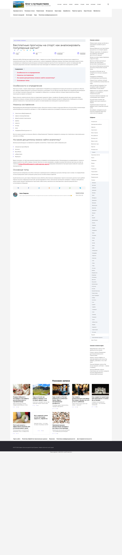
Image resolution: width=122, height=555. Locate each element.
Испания (93, 4)
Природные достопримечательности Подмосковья (97, 354)
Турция (82, 4)
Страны (93, 180)
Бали (93, 195)
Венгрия (94, 202)
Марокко (94, 255)
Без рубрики (94, 135)
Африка (76, 4)
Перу (93, 265)
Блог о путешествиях (37, 4)
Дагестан (94, 279)
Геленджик (94, 277)
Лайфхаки (93, 160)
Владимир (94, 275)
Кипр (93, 240)
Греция (93, 212)
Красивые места (18, 11)
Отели (92, 166)
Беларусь (94, 197)
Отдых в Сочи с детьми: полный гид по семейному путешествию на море (99, 82)
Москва (93, 288)
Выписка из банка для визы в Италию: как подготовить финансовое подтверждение (98, 62)
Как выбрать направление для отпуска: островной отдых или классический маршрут (98, 111)
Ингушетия (94, 281)
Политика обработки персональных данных (34, 439)
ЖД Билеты (96, 11)
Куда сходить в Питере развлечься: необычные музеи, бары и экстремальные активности (59, 400)
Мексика (94, 258)
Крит (93, 215)
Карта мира (58, 11)
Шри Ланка (94, 340)
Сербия (94, 306)
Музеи (93, 163)
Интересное (49, 11)
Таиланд (94, 314)
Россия (59, 4)
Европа (65, 4)
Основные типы (23, 80)
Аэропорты (94, 130)
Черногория (95, 329)
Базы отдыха (94, 132)
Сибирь (93, 297)
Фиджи (93, 324)
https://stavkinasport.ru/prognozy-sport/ (33, 164)
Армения (94, 190)
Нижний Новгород (96, 290)
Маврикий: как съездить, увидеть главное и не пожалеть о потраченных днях (99, 92)
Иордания (94, 230)
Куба (93, 247)
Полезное (23, 40)
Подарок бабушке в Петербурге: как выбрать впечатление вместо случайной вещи (21, 399)
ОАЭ (93, 260)
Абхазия (94, 182)
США (93, 311)
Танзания (94, 317)
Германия (94, 210)
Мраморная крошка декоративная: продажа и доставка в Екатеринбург (60, 426)
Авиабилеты (66, 11)
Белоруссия (94, 138)
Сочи (93, 302)
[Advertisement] (61, 28)
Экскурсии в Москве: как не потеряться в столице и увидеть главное (98, 73)
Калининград (94, 284)
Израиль (94, 225)
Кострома (94, 286)
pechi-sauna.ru (68, 452)
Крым (87, 4)
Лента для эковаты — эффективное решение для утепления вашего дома (21, 426)
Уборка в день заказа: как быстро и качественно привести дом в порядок (99, 45)
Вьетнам (94, 207)
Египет (71, 4)
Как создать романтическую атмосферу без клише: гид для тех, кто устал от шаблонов (80, 399)
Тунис (93, 319)
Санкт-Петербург (95, 295)
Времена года (95, 144)
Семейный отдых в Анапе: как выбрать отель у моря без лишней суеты (99, 106)
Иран (93, 232)
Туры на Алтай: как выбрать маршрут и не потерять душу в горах (40, 398)
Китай (93, 242)
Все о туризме (17, 40)
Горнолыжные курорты (97, 337)
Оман (93, 263)
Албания (94, 187)
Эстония (94, 332)
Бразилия (94, 200)
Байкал (93, 270)
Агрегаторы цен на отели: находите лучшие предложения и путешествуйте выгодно (99, 372)
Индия (93, 227)
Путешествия (94, 174)
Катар (93, 237)
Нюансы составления (25, 75)
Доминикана (95, 220)
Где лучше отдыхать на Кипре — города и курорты (99, 366)
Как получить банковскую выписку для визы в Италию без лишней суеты (99, 68)
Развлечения (40, 11)
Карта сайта (16, 439)
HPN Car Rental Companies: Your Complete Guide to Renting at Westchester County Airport (98, 87)
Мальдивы (94, 253)
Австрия (94, 185)
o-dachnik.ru (61, 452)
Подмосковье (95, 293)
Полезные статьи (30, 11)
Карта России (88, 11)
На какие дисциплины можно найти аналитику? (36, 78)
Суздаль (93, 304)
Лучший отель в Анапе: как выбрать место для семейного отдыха (98, 101)
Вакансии (52, 439)
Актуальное (94, 121)
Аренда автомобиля (96, 124)
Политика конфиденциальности (48, 15)
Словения (94, 309)
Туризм (93, 152)
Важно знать (94, 141)
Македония (94, 250)
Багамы (93, 192)
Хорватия (94, 327)
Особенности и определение (28, 72)
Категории (29, 15)
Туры (35, 15)
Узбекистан (94, 322)
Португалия (94, 171)
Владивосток (94, 272)
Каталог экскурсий (18, 15)
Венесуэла (94, 205)
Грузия (99, 4)
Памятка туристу (77, 11)
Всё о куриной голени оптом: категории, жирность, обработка (41, 417)
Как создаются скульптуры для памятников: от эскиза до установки (100, 398)
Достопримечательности (84, 439)
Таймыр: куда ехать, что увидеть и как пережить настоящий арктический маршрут (99, 53)
